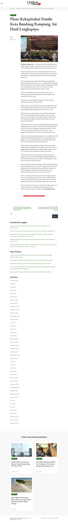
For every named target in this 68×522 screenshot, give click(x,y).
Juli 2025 (12, 322)
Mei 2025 (12, 329)
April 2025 (13, 332)
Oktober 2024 (14, 352)
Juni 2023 (13, 403)
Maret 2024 (13, 374)
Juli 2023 (12, 400)
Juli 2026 (12, 284)
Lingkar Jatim (41, 195)
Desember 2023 (14, 384)
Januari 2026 (14, 303)
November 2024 (14, 348)
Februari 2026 (14, 300)
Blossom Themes (27, 518)
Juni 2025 (13, 326)
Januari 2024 (14, 381)
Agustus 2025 (14, 319)
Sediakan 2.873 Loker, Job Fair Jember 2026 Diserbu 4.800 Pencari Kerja (30, 272)
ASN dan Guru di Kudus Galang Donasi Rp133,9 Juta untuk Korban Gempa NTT (32, 231)
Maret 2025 (13, 335)
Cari (11, 213)
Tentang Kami (43, 518)
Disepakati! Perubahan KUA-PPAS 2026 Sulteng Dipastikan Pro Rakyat (30, 263)
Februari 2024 (14, 378)
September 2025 (15, 316)
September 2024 (15, 355)
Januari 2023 (14, 420)
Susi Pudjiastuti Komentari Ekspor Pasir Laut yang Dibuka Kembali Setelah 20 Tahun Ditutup (21, 501)
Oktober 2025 (14, 313)
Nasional (13, 15)
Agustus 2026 (14, 280)
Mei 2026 (12, 290)
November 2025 (14, 309)
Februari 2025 (14, 339)
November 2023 (14, 387)
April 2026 (13, 293)
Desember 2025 (14, 306)
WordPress (19, 519)
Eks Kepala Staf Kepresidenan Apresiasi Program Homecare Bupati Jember (31, 260)
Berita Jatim (26, 195)
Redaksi (12, 37)
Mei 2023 (12, 407)
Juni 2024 (13, 365)
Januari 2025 (14, 342)
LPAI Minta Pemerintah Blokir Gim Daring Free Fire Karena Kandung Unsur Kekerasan (46, 464)
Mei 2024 (12, 368)
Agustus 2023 (14, 397)
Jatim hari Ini (34, 195)
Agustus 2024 (14, 358)
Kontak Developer (53, 518)
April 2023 (13, 410)
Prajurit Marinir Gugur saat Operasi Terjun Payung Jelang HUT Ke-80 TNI (20, 464)
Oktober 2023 (14, 390)
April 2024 (13, 371)
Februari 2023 (14, 416)
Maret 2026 (13, 297)
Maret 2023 (13, 413)
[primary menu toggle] (1, 3)
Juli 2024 (12, 361)
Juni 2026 (13, 287)
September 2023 (15, 394)
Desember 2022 (14, 423)
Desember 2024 (14, 345)
